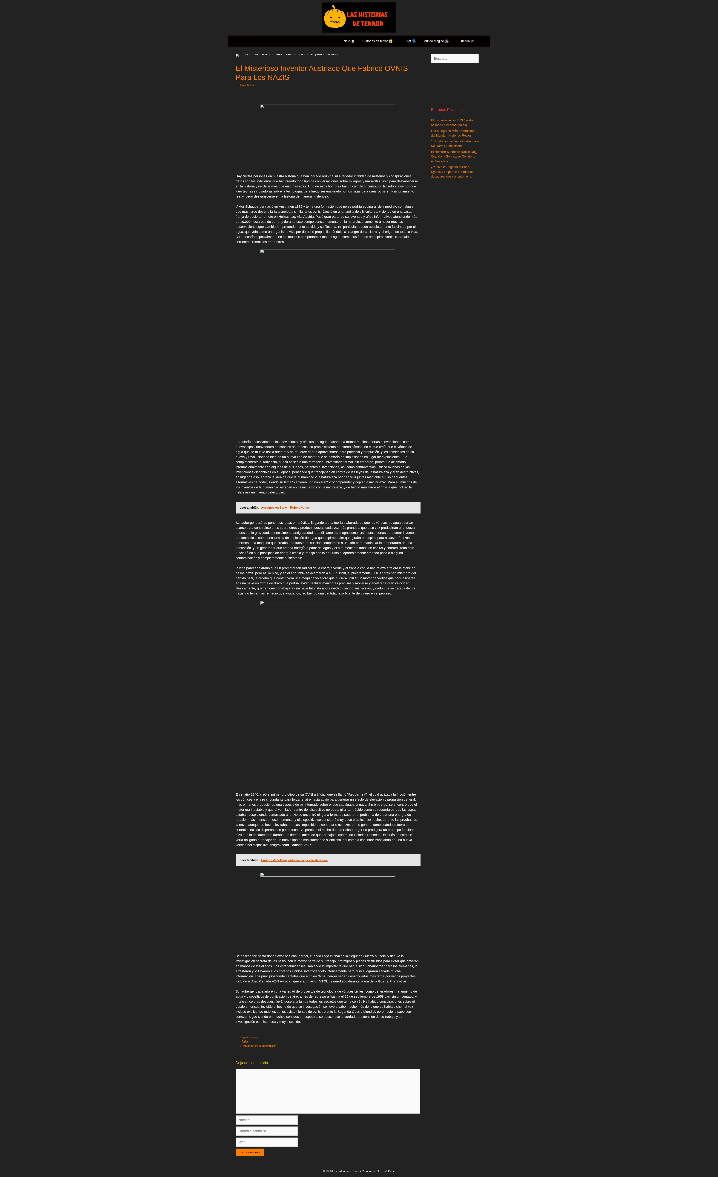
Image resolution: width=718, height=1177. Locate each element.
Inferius (244, 1041)
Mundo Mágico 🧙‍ (436, 41)
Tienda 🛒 (468, 41)
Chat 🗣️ (410, 41)
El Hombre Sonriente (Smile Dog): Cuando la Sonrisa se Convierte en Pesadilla (454, 156)
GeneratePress (386, 1171)
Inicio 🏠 (349, 41)
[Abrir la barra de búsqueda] (484, 41)
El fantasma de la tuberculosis (258, 1045)
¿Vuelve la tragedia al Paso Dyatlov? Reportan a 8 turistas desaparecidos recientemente (452, 171)
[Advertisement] (455, 85)
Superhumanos (249, 1037)
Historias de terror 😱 (377, 41)
